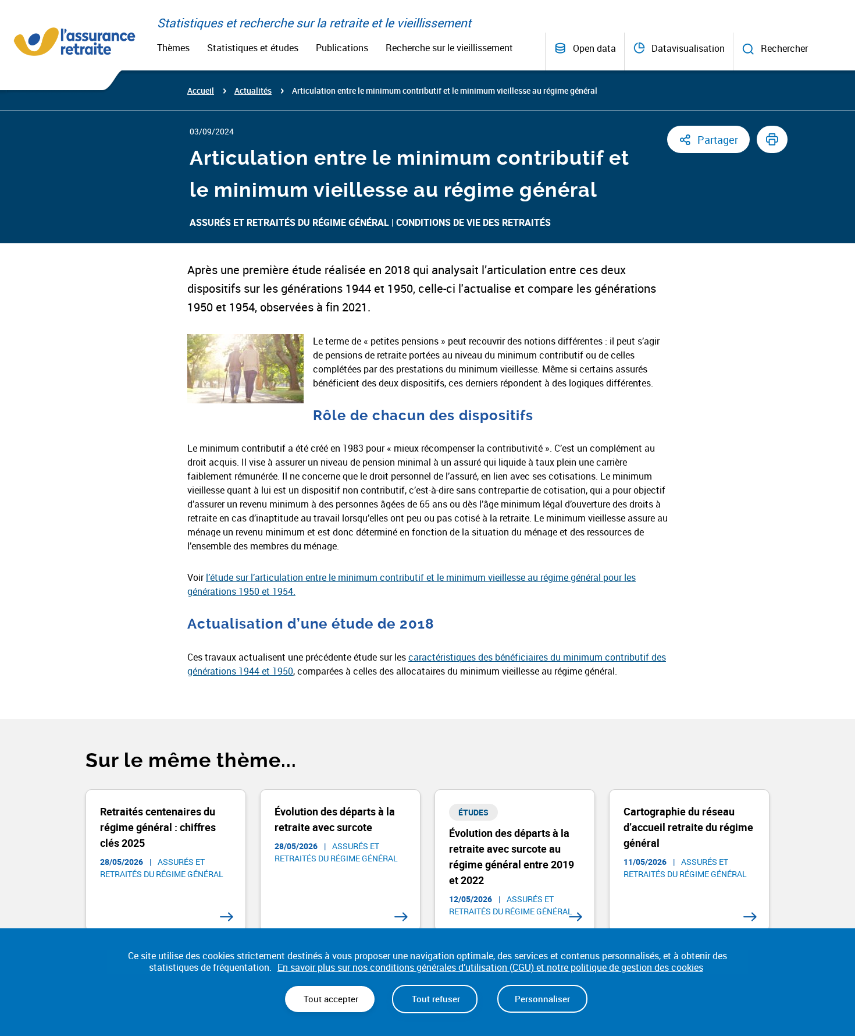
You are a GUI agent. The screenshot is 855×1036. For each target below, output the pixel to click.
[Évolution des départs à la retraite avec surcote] (401, 917)
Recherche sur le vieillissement (449, 47)
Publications (342, 47)
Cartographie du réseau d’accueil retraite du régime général (688, 827)
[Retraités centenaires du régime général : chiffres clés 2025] (226, 917)
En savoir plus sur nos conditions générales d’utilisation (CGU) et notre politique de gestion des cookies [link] (490, 968)
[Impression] (772, 139)
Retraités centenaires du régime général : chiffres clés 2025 (158, 827)
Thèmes (173, 47)
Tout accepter (329, 999)
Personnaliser (542, 999)
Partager (717, 140)
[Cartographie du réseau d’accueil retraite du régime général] (750, 917)
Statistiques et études (252, 47)
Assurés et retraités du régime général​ (289, 222)
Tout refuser (434, 999)
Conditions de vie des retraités (473, 222)
